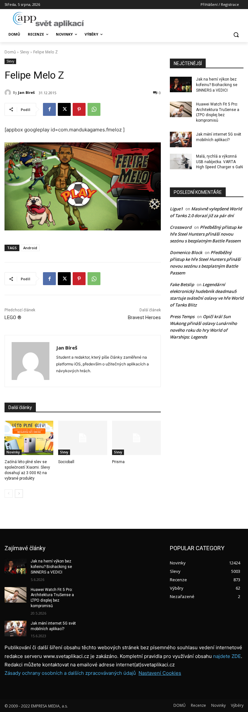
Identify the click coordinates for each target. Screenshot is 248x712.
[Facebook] (49, 109)
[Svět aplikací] (48, 20)
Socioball (66, 462)
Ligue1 (176, 209)
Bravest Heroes (144, 317)
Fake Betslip (182, 284)
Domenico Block (186, 252)
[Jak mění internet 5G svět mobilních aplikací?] (181, 139)
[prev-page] (9, 493)
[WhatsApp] (94, 109)
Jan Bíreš (26, 92)
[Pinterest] (79, 109)
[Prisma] (136, 438)
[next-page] (19, 493)
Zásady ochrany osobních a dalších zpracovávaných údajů (70, 673)
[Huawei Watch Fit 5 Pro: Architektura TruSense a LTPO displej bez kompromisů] (181, 109)
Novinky (13, 452)
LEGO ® (13, 317)
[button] (235, 34)
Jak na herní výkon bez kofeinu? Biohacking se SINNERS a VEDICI (216, 85)
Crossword (180, 227)
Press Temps (182, 316)
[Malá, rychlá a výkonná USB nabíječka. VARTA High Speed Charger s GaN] (181, 161)
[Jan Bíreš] (9, 92)
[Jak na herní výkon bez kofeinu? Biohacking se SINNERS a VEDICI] (181, 84)
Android (30, 247)
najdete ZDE (227, 656)
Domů (10, 52)
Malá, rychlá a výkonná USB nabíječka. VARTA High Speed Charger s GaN (219, 162)
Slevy (24, 52)
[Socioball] (82, 438)
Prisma (118, 462)
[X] (64, 109)
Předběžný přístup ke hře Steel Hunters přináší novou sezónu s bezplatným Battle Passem (206, 234)
